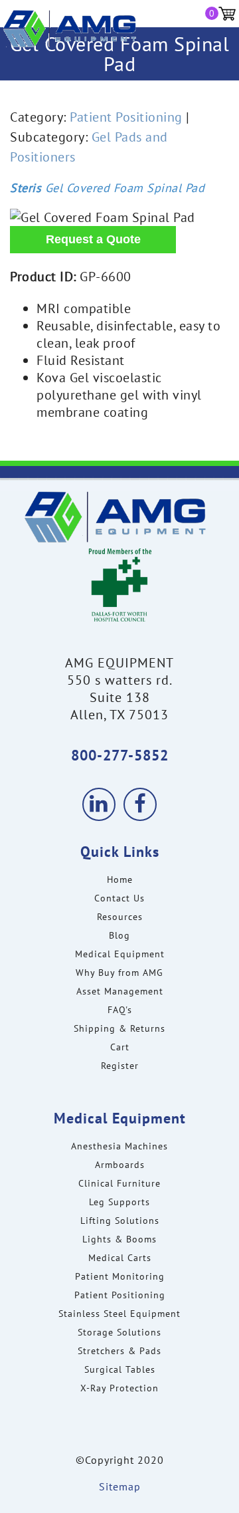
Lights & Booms (119, 1239)
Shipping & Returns (119, 1028)
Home (120, 879)
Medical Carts (119, 1258)
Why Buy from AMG (119, 973)
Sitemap (120, 1486)
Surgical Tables (119, 1369)
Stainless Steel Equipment (119, 1314)
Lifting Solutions (119, 1220)
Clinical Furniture (119, 1183)
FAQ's (120, 1010)
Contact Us (119, 898)
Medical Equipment (120, 954)
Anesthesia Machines (119, 1146)
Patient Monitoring (120, 1276)
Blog (119, 935)
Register (120, 1066)
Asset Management (119, 991)
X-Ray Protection (119, 1388)
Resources (120, 917)
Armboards (120, 1165)
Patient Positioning (126, 117)
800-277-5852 (120, 755)
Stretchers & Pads (119, 1351)
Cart (119, 1047)
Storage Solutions (119, 1332)
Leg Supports (119, 1202)
